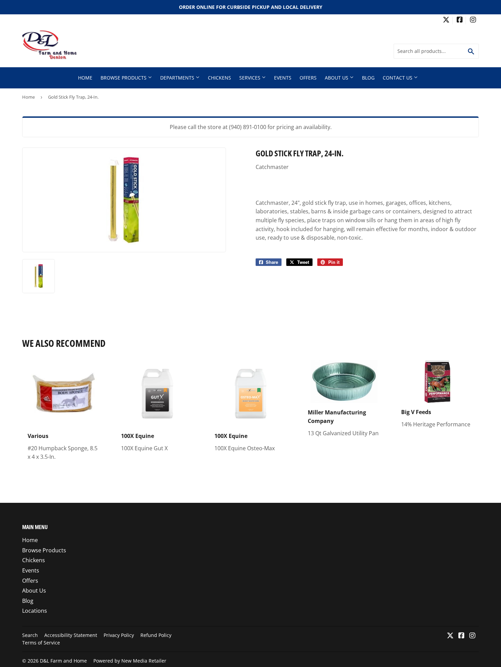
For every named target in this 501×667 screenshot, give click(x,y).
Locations (34, 610)
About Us (337, 77)
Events (282, 77)
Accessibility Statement (70, 635)
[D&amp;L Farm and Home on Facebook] (460, 20)
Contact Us (398, 77)
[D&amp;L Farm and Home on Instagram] (473, 20)
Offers (308, 77)
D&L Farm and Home (63, 660)
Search (30, 635)
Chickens (219, 77)
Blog (368, 77)
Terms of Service (41, 642)
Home (85, 77)
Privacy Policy (119, 635)
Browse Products (124, 77)
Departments (178, 77)
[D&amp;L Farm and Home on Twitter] (446, 20)
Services (250, 77)
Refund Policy (155, 635)
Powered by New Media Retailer (129, 660)
